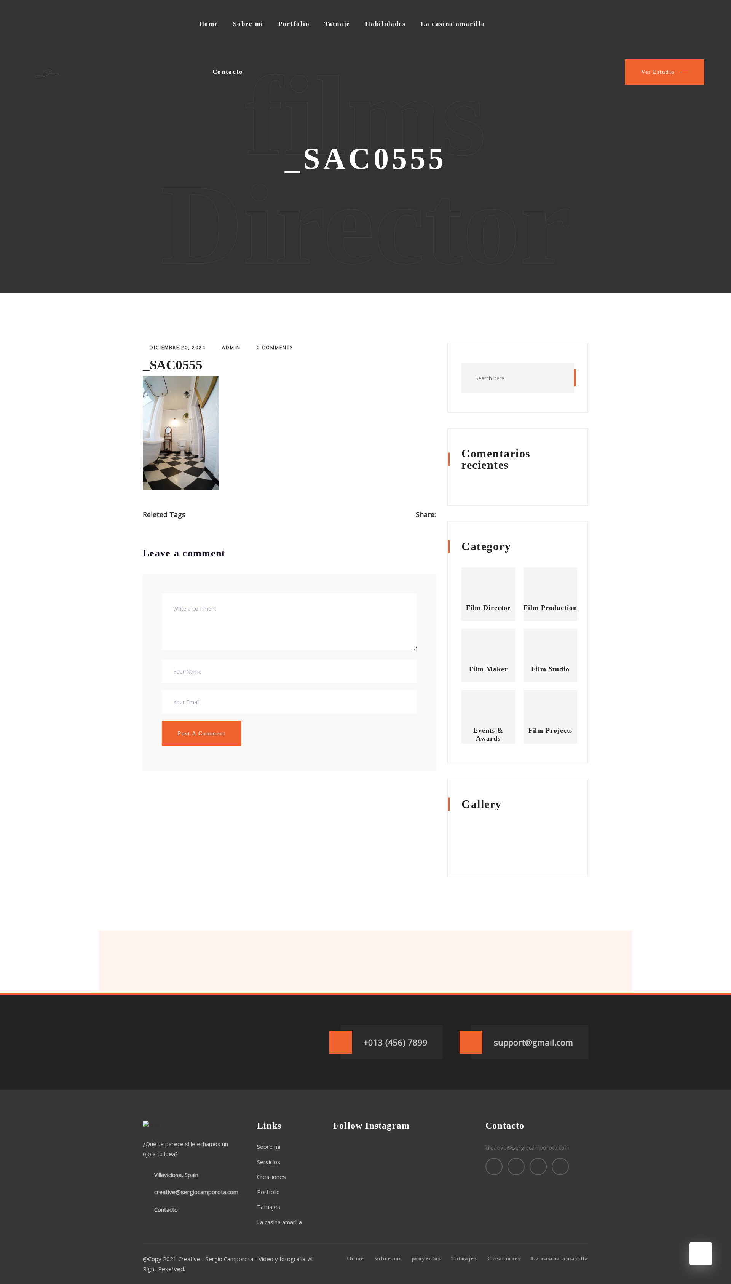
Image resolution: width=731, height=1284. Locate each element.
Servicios (268, 1162)
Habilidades (385, 23)
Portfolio (294, 23)
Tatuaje (337, 23)
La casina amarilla (453, 23)
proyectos (426, 1258)
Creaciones (271, 1176)
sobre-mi (388, 1258)
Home (209, 23)
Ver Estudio (659, 72)
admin (231, 347)
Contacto (228, 71)
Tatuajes (268, 1207)
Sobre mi (248, 23)
